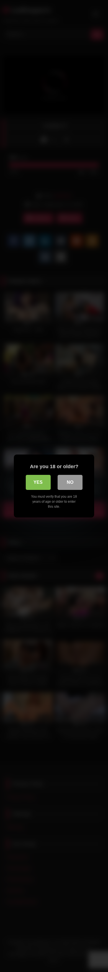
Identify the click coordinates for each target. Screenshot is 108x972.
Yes (38, 482)
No (70, 482)
